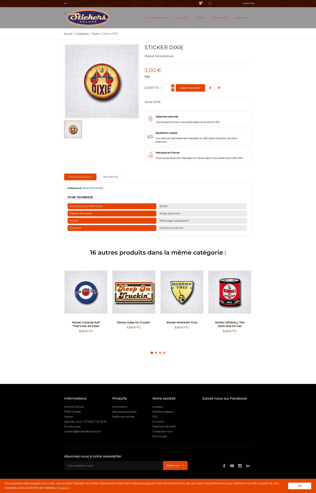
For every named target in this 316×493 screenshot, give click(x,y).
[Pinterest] (219, 88)
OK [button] (300, 486)
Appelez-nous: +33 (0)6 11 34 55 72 (85, 421)
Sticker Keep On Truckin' (134, 322)
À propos (158, 421)
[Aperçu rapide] (87, 335)
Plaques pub (219, 17)
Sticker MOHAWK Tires (181, 322)
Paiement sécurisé (164, 426)
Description (110, 177)
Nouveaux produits (124, 411)
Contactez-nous (162, 431)
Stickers (182, 17)
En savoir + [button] (63, 487)
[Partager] (210, 88)
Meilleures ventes (123, 416)
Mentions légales (163, 411)
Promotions (119, 406)
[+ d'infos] (97, 335)
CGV (155, 416)
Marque (149, 56)
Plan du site (159, 436)
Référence (74, 188)
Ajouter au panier (190, 87)
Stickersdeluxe (164, 56)
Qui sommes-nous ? (159, 17)
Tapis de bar (241, 17)
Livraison (157, 406)
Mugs (200, 17)
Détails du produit (80, 177)
